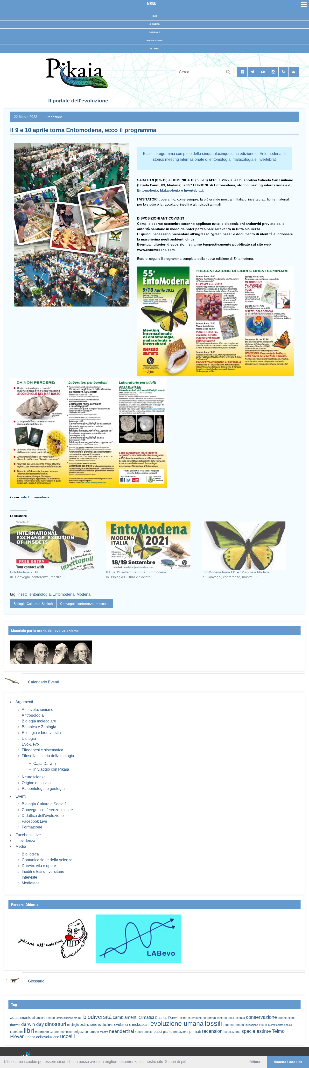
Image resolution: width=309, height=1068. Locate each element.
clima (183, 1018)
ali (33, 1018)
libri (29, 1030)
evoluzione (105, 1025)
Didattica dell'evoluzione (43, 816)
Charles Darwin (167, 1018)
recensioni (213, 1031)
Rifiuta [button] (254, 1062)
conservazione (261, 1017)
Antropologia (33, 715)
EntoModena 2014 (24, 572)
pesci (158, 1032)
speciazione (232, 1032)
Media (20, 846)
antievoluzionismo (66, 1017)
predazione (180, 1031)
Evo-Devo (30, 744)
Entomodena (64, 594)
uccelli (67, 1036)
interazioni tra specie (280, 1024)
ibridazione (252, 1024)
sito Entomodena (35, 497)
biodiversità (97, 1017)
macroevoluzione (47, 1032)
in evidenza (25, 841)
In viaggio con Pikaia (51, 769)
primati (195, 1031)
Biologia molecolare (39, 721)
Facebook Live (34, 821)
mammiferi (66, 1032)
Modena (84, 594)
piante (167, 1032)
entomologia (40, 594)
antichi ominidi (46, 1018)
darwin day (32, 1024)
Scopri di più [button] (175, 1062)
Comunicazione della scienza (47, 860)
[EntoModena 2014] (55, 545)
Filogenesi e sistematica (42, 750)
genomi (240, 1025)
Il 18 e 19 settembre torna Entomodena (136, 572)
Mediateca (31, 883)
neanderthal (121, 1031)
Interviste (29, 877)
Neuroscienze (34, 777)
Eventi (20, 796)
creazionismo (286, 1017)
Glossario (36, 981)
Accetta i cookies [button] (288, 1062)
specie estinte (256, 1031)
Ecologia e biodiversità (41, 733)
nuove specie (144, 1031)
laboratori (16, 1031)
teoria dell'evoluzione (43, 1037)
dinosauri (55, 1024)
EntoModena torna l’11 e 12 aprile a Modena (236, 572)
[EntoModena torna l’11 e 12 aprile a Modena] (247, 545)
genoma (228, 1024)
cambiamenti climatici (133, 1017)
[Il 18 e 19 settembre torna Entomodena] (151, 545)
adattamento (20, 1017)
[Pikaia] (76, 87)
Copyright (154, 32)
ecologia (73, 1025)
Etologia (29, 738)
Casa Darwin (44, 763)
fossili (213, 1023)
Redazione (54, 117)
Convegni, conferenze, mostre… (49, 810)
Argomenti (24, 702)
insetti (22, 594)
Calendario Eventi (43, 682)
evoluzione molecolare (131, 1024)
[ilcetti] (26, 1054)
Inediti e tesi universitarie (43, 871)
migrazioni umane (86, 1032)
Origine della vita (36, 783)
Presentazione (154, 41)
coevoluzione (197, 1018)
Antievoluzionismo (37, 710)
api (80, 1018)
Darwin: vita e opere (39, 866)
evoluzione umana (177, 1023)
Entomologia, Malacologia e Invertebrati (170, 190)
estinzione (88, 1024)
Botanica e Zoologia (39, 727)
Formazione (32, 827)
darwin (15, 1025)
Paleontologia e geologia (43, 789)
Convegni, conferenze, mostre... (84, 604)
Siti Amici (154, 49)
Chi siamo (154, 24)
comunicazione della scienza (226, 1018)
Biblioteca (30, 854)
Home (154, 16)
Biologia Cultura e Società (33, 604)
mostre (104, 1031)
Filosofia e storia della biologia (48, 756)
